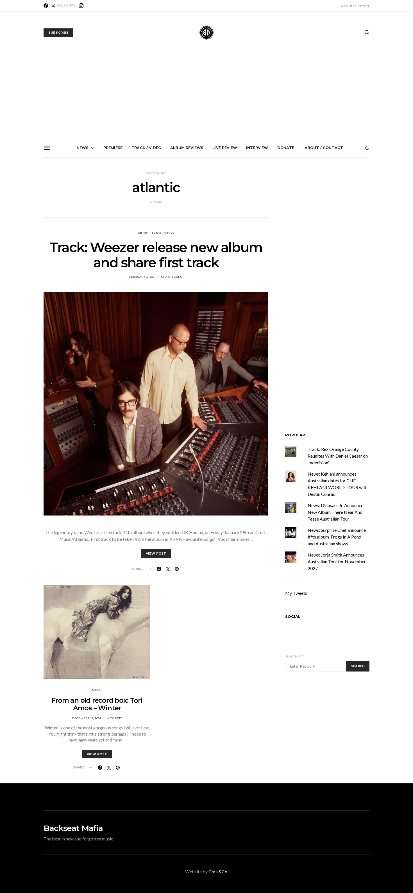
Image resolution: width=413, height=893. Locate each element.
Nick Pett (114, 718)
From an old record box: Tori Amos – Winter (96, 704)
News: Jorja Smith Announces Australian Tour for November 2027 (272, 219)
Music (143, 233)
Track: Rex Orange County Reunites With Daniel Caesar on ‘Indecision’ (338, 455)
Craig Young (172, 277)
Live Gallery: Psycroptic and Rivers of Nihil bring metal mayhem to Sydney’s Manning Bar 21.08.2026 (82, 224)
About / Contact (355, 6)
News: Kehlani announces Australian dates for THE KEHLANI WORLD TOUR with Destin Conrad (336, 221)
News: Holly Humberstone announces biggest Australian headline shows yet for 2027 (145, 221)
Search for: (295, 656)
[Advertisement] (206, 95)
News (83, 147)
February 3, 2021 (142, 277)
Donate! (286, 147)
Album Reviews (186, 147)
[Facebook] (46, 5)
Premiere (112, 147)
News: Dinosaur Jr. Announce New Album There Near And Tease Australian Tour (335, 512)
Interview (257, 147)
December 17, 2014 (86, 718)
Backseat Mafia (73, 828)
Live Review (224, 147)
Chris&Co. (218, 871)
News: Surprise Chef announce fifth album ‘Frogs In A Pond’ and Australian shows (209, 221)
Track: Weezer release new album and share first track (155, 255)
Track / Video (146, 147)
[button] (367, 148)
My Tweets (296, 593)
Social (292, 616)
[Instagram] (81, 5)
